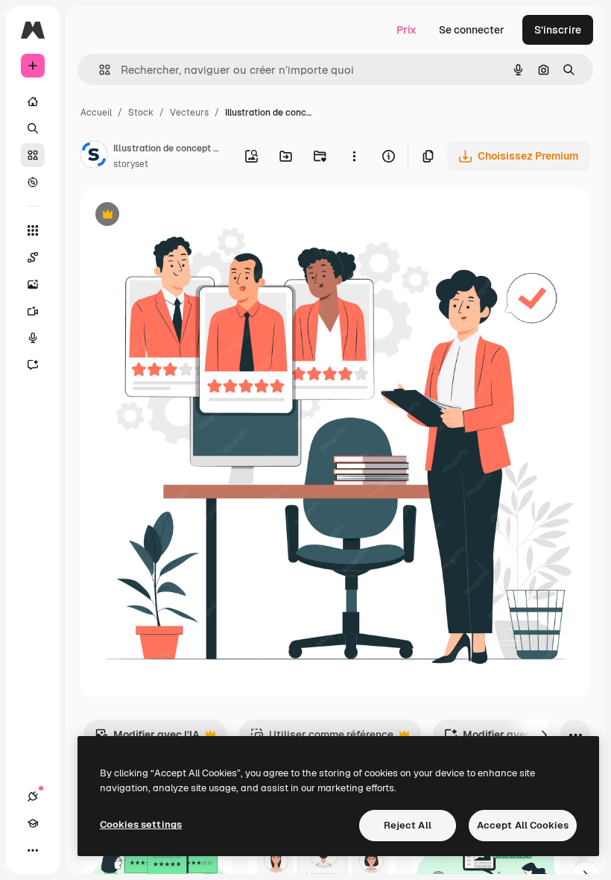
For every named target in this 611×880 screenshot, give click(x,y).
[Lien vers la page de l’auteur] (93, 156)
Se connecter (471, 30)
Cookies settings (141, 824)
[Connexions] (33, 796)
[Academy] (33, 823)
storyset (130, 164)
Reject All (407, 825)
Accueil (96, 113)
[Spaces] (33, 257)
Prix (406, 30)
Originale (179, 216)
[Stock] (33, 155)
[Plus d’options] (354, 156)
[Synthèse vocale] (33, 338)
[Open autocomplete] (98, 69)
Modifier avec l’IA (147, 738)
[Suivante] (544, 734)
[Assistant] (33, 365)
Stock (140, 113)
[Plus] (33, 850)
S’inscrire (557, 30)
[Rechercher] (33, 128)
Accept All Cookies (523, 825)
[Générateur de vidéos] (33, 311)
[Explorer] (33, 182)
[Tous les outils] (33, 230)
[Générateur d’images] (33, 284)
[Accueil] (33, 101)
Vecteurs (189, 113)
